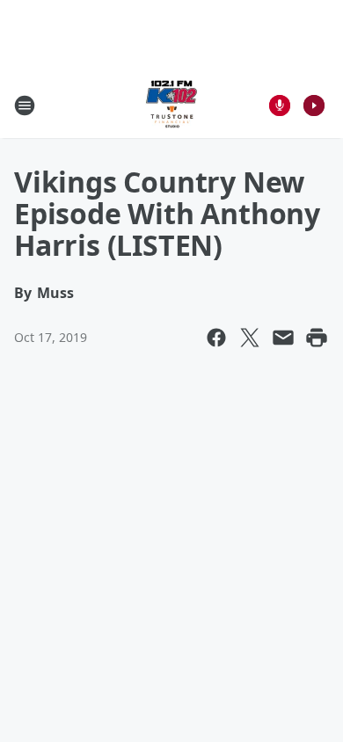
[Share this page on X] (249, 337)
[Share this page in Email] (283, 337)
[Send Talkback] (279, 105)
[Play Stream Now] (314, 105)
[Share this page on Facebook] (216, 337)
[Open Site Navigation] (24, 105)
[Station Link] (171, 105)
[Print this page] (316, 337)
